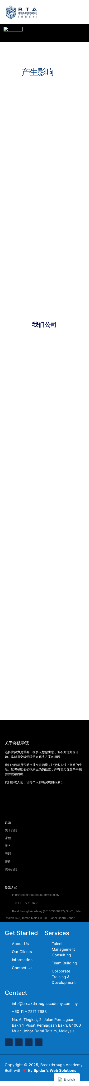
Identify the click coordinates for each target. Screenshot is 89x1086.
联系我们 (11, 869)
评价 (8, 861)
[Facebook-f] (9, 1042)
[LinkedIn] (34, 798)
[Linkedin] (29, 1042)
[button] (79, 13)
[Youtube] (21, 798)
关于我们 (11, 830)
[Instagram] (47, 798)
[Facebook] (8, 798)
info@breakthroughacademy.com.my (35, 895)
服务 (8, 846)
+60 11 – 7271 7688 (24, 903)
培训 (8, 853)
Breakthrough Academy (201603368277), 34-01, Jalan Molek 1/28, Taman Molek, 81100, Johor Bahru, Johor (44, 915)
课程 (8, 838)
